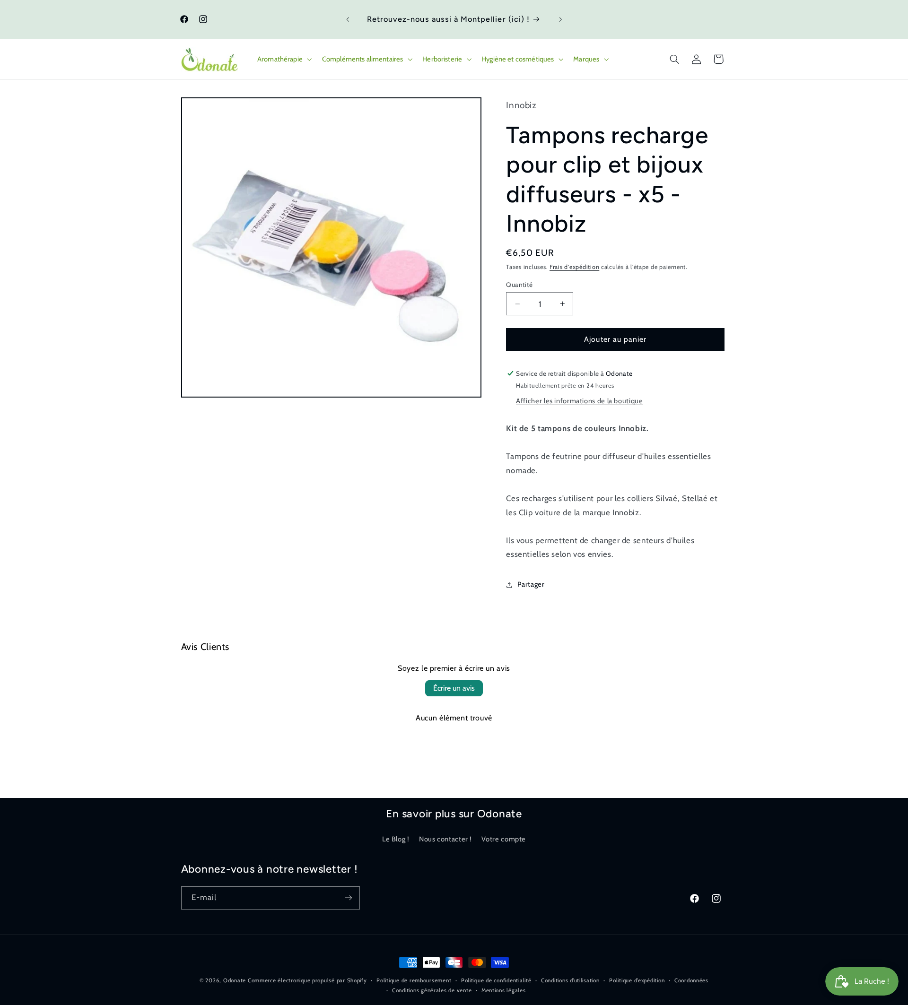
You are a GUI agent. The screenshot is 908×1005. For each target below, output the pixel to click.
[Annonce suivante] (560, 19)
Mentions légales (503, 990)
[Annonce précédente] (347, 19)
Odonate (234, 980)
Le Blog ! (396, 838)
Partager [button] (530, 584)
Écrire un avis (454, 688)
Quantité (519, 284)
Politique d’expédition (636, 980)
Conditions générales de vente (431, 990)
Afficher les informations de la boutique (579, 401)
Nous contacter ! (445, 838)
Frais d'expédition (574, 266)
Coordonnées (691, 980)
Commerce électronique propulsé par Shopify (307, 980)
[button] (283, 59)
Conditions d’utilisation (570, 980)
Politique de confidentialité (496, 980)
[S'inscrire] (348, 897)
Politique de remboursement (413, 980)
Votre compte (503, 838)
